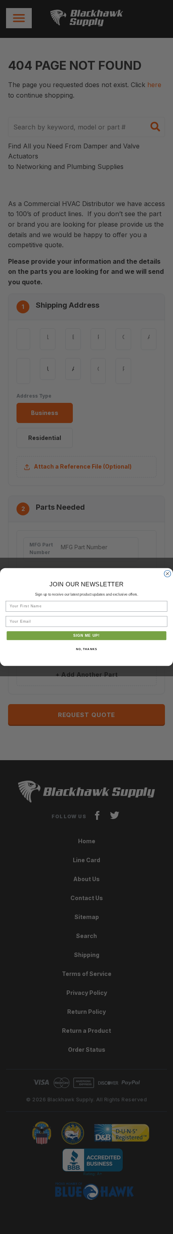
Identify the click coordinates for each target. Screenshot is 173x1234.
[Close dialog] (167, 573)
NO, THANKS (86, 648)
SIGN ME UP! (86, 635)
